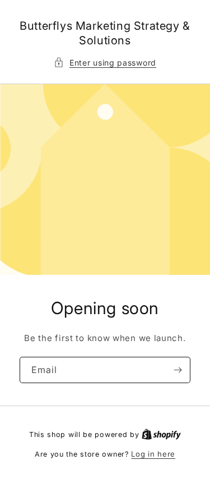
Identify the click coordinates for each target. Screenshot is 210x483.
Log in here (153, 453)
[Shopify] (161, 434)
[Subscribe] (177, 370)
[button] (105, 63)
